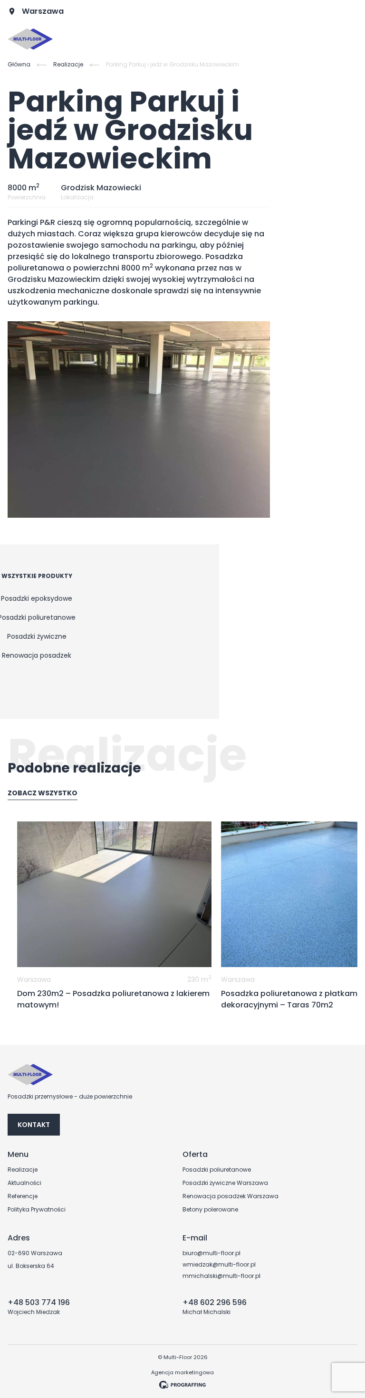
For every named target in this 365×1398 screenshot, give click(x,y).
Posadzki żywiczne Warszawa (225, 1183)
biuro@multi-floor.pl (211, 1253)
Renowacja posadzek (36, 655)
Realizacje (68, 64)
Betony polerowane (210, 1209)
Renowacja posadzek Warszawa (230, 1196)
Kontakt (34, 1124)
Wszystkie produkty (36, 576)
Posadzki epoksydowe (36, 598)
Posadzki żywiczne (37, 636)
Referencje (23, 1196)
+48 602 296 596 (214, 1302)
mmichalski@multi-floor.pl (221, 1276)
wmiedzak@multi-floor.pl (219, 1264)
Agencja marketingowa (182, 1372)
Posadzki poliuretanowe (216, 1170)
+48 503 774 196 (39, 1302)
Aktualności (24, 1183)
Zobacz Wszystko (42, 793)
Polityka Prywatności (37, 1209)
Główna (19, 64)
